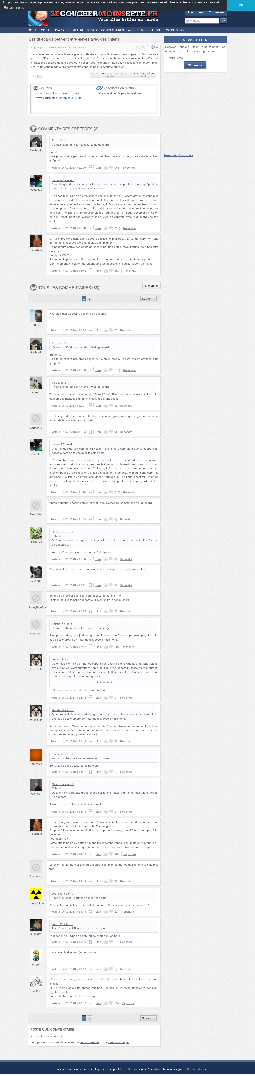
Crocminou (36, 876)
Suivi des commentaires (105, 30)
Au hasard (56, 30)
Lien (98, 167)
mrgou (36, 964)
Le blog (94, 1069)
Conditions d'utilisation (146, 1069)
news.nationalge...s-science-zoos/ (57, 93)
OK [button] (241, 5)
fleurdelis (36, 250)
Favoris (132, 30)
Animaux (81, 47)
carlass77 (58, 180)
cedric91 (36, 793)
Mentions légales (173, 1069)
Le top (40, 30)
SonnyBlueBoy (37, 607)
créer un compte (118, 1042)
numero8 (36, 763)
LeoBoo (36, 991)
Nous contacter (196, 1069)
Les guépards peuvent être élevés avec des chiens (74, 39)
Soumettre (75, 30)
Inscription (195, 12)
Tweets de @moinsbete (178, 155)
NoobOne (36, 514)
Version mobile (78, 1069)
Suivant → (148, 298)
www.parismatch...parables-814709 (58, 97)
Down (111, 168)
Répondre (129, 167)
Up (106, 168)
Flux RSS (124, 1069)
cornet (36, 392)
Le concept (109, 1069)
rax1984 (36, 581)
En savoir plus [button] (14, 7)
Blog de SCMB (173, 30)
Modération (150, 30)
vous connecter (89, 1042)
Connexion (216, 12)
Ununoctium (36, 903)
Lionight (36, 933)
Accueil (61, 1069)
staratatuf (36, 633)
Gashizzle (36, 150)
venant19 (49, 47)
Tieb (54, 140)
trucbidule (36, 669)
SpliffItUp (36, 541)
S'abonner (151, 285)
